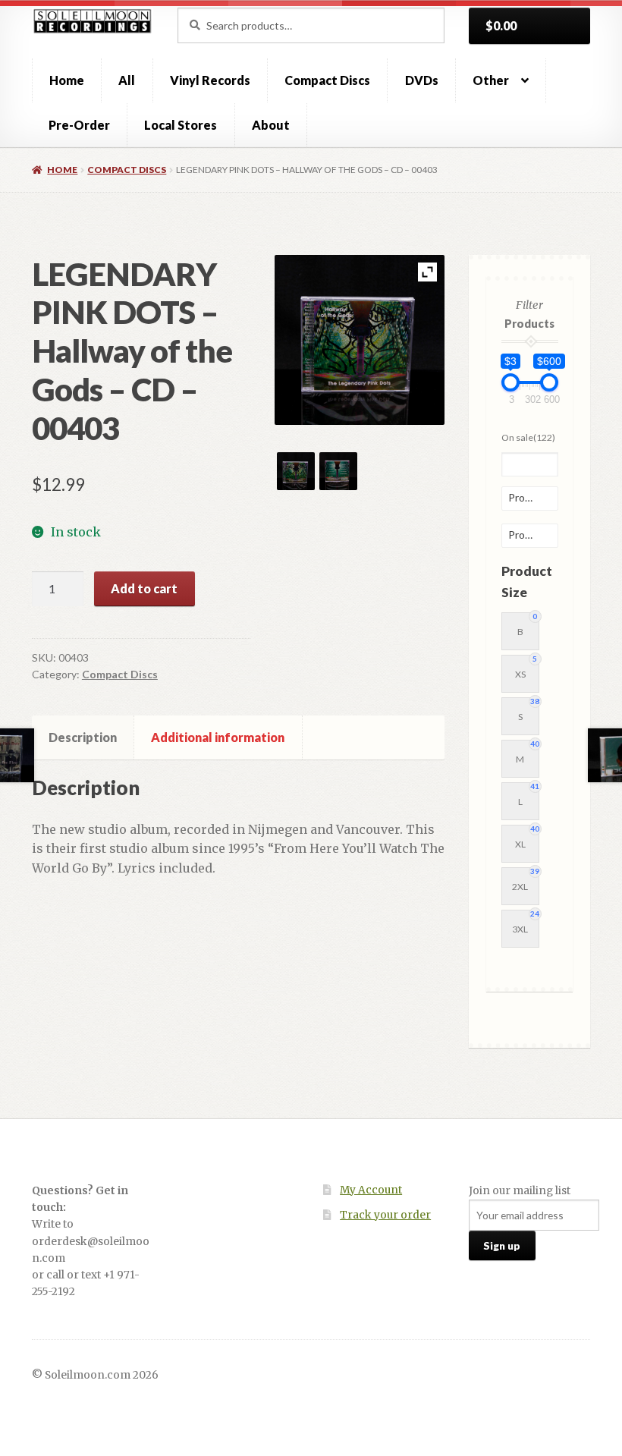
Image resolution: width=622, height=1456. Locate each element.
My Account (371, 1190)
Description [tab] (83, 737)
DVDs (421, 80)
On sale (528, 437)
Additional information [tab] (217, 737)
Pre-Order (79, 125)
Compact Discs (327, 80)
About (271, 125)
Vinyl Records (210, 80)
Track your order (385, 1215)
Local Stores (180, 125)
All (126, 80)
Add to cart (144, 588)
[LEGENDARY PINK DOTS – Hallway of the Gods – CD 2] (338, 471)
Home (66, 80)
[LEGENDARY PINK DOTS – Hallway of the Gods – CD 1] (296, 471)
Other (491, 80)
